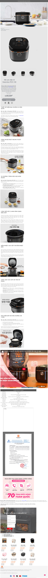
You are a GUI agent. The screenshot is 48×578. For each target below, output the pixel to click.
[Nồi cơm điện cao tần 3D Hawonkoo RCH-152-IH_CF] (13, 554)
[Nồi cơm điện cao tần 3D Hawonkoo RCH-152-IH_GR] (23, 554)
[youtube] (20, 576)
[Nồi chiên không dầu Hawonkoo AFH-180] (4, 540)
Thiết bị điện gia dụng (5, 29)
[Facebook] (11, 576)
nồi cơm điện (10, 86)
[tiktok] (17, 576)
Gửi (10, 528)
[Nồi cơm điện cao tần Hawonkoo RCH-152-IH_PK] (4, 554)
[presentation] (37, 50)
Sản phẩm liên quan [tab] (8, 536)
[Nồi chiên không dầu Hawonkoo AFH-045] (32, 540)
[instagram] (14, 576)
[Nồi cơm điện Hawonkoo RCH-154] (13, 540)
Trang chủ (2, 28)
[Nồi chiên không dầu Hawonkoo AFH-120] (23, 540)
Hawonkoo (21, 115)
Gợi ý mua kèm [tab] (7, 534)
